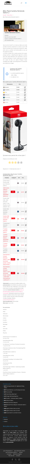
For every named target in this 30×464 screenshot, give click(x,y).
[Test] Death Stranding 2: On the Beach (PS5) (12, 359)
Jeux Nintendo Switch (19, 450)
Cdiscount (5, 313)
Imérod (5, 421)
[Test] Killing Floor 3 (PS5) (8, 355)
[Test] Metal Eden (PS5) (8, 340)
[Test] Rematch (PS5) (7, 363)
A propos (9, 454)
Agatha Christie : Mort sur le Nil (13, 408)
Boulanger (5, 324)
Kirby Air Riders (10, 400)
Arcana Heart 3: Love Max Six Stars (13, 412)
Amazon (5, 309)
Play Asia (5, 333)
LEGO (4, 326)
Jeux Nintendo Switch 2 (11, 452)
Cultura (4, 318)
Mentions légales (17, 454)
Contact (18, 455)
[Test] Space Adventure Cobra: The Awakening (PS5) (14, 348)
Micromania (5, 316)
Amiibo (21, 452)
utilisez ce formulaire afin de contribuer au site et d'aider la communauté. (13, 291)
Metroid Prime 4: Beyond (12, 402)
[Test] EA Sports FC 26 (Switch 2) (10, 336)
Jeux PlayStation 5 (7, 450)
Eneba (4, 330)
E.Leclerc (5, 320)
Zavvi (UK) (5, 328)
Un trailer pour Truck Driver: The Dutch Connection (14, 344)
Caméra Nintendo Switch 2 (8, 299)
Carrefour (5, 322)
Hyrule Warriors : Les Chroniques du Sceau (16, 390)
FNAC (4, 311)
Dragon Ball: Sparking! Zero (12, 396)
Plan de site (11, 455)
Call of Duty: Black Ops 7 (12, 394)
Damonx (6, 419)
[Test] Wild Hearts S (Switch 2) (9, 351)
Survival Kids (9, 392)
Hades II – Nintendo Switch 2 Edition (14, 398)
